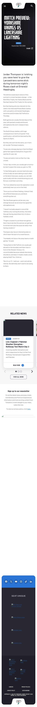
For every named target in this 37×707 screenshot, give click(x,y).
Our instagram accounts (21, 582)
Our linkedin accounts (31, 582)
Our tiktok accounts (26, 582)
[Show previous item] (5, 371)
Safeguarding (25, 690)
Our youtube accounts (16, 582)
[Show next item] (32, 371)
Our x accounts (11, 582)
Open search (31, 6)
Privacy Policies (26, 687)
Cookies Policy (11, 690)
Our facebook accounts (6, 582)
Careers (11, 687)
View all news (18, 377)
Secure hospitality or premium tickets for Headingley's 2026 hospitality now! (18, 288)
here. (29, 409)
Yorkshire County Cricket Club (18, 5)
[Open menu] (5, 6)
